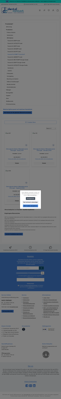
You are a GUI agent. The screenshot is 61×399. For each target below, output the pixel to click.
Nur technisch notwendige (30, 202)
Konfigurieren (30, 198)
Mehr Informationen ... (32, 195)
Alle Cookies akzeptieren (30, 205)
